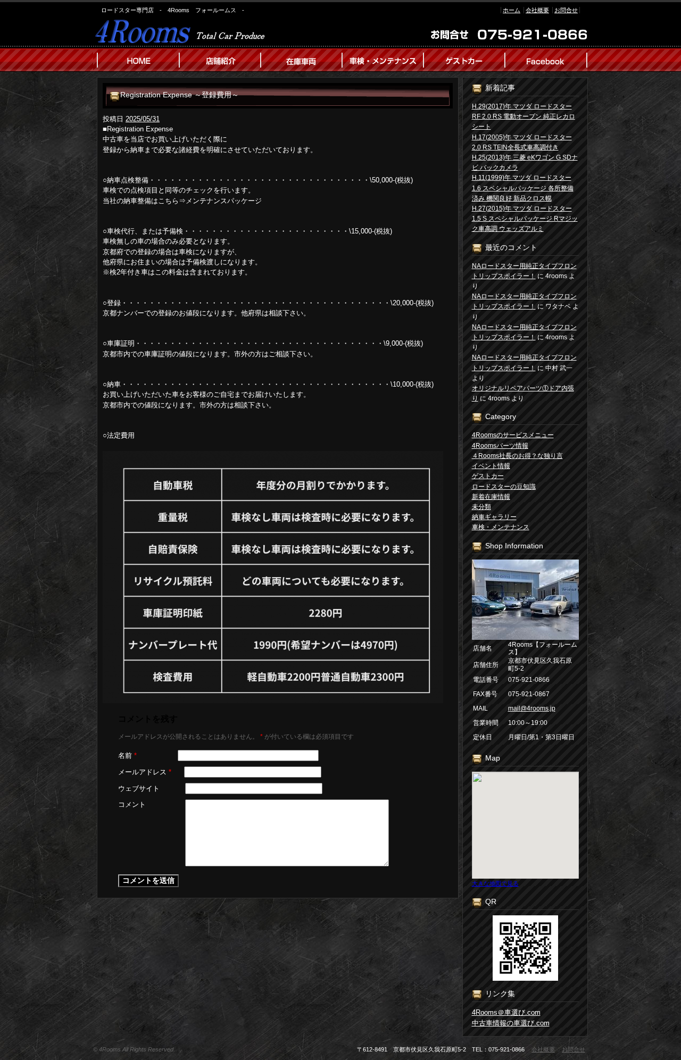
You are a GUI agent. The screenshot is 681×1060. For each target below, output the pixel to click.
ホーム (511, 10)
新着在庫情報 (491, 496)
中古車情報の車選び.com (511, 1023)
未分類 (481, 507)
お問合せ (566, 10)
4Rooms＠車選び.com (506, 1012)
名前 (127, 755)
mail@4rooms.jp (531, 708)
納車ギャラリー (494, 517)
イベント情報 (491, 466)
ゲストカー (488, 476)
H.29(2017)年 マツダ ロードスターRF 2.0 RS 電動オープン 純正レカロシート (523, 116)
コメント (132, 804)
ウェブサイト (139, 788)
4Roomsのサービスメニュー (513, 435)
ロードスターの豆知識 (504, 486)
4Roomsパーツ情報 (500, 445)
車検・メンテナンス (500, 527)
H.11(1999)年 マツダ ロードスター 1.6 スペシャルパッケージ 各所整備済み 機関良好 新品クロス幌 (523, 188)
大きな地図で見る (495, 883)
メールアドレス (144, 772)
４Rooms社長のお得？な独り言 (517, 456)
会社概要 (537, 10)
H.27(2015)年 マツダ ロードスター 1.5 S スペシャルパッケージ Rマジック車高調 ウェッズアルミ (525, 218)
